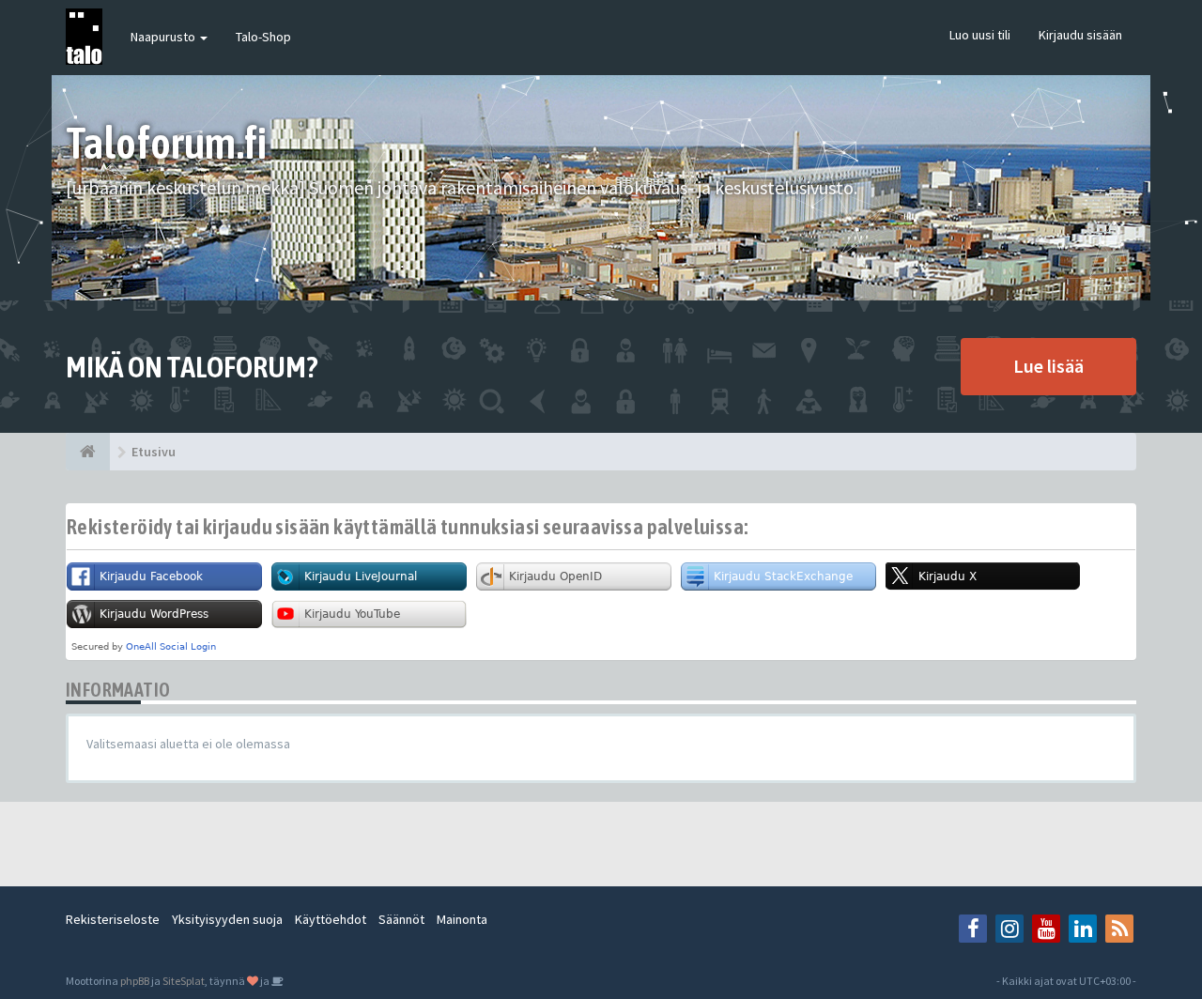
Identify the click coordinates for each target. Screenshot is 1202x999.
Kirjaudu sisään (1080, 34)
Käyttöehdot (330, 919)
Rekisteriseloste (113, 919)
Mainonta (462, 919)
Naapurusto (164, 36)
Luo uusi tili (979, 34)
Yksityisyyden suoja (227, 919)
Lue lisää (1048, 365)
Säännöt (401, 919)
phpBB (134, 981)
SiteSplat (183, 981)
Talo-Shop (263, 36)
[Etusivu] (88, 451)
